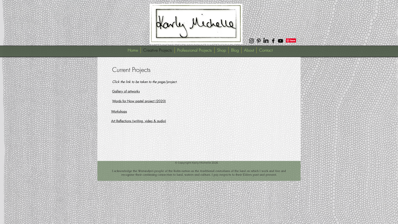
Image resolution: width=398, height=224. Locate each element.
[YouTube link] (280, 41)
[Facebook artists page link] (273, 41)
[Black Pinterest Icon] (259, 41)
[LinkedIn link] (266, 41)
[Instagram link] (251, 41)
